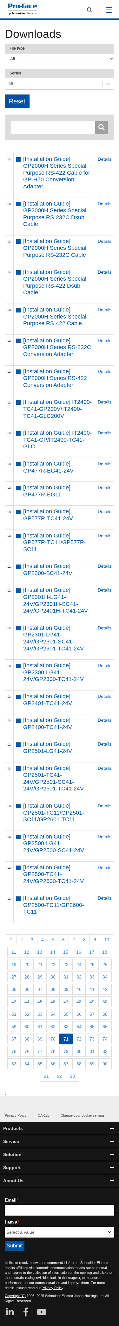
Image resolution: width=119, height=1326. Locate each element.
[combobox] (9, 84)
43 (14, 1001)
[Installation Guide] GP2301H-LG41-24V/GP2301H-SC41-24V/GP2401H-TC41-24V (55, 600)
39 (66, 989)
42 (105, 989)
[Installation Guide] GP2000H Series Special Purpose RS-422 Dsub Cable (54, 282)
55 (66, 1014)
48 (79, 1001)
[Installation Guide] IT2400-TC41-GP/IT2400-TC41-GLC (57, 440)
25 (92, 964)
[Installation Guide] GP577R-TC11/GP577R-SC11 (54, 542)
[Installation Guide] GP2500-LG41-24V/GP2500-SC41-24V (53, 843)
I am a (12, 1221)
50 (105, 1001)
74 (105, 1039)
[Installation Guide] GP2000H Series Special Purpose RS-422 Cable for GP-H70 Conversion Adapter (56, 173)
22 (53, 964)
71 (66, 1039)
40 (79, 989)
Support (12, 1167)
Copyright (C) (15, 1296)
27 (14, 976)
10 (106, 939)
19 (14, 964)
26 (105, 964)
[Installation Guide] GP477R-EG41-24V (48, 467)
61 (40, 1026)
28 (27, 976)
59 (14, 1026)
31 (66, 976)
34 (105, 976)
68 (27, 1039)
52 (27, 1014)
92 (59, 1076)
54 (53, 1014)
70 (53, 1039)
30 (53, 976)
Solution (12, 1154)
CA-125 (44, 1115)
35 (14, 989)
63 (66, 1026)
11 (13, 952)
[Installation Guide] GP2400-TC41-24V (47, 723)
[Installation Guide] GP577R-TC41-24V (48, 515)
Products (13, 1128)
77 (40, 1051)
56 (79, 1014)
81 (92, 1051)
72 (79, 1039)
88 (79, 1063)
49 (92, 1001)
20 (27, 964)
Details (104, 159)
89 (92, 1063)
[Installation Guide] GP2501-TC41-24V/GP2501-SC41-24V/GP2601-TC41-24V (53, 778)
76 (27, 1051)
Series (15, 73)
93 (72, 1076)
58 (105, 1014)
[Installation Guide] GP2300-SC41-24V (47, 569)
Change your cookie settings (83, 1115)
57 (92, 1014)
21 (40, 964)
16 (78, 952)
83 (14, 1063)
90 (105, 1063)
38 (53, 989)
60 (27, 1026)
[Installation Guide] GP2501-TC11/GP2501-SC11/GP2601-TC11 (53, 813)
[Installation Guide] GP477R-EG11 (46, 491)
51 (14, 1014)
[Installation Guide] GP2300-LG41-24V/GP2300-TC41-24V (53, 672)
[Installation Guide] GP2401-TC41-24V (47, 699)
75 (14, 1051)
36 (27, 989)
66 (105, 1026)
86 (53, 1063)
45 (40, 1001)
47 (66, 1001)
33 (92, 976)
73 (92, 1039)
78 (53, 1051)
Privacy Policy (16, 1115)
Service (11, 1141)
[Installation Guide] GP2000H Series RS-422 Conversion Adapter (55, 378)
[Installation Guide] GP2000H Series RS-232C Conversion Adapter (57, 347)
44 (27, 1001)
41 (92, 989)
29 (40, 976)
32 (79, 976)
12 (26, 952)
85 (40, 1063)
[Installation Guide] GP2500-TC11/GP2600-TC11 (53, 905)
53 (40, 1014)
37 (40, 989)
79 (66, 1051)
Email (11, 1200)
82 (105, 1051)
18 (104, 952)
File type (17, 48)
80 (79, 1051)
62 (53, 1026)
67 (14, 1039)
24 (79, 964)
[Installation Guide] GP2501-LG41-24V (47, 747)
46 (53, 1001)
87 (66, 1063)
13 (39, 952)
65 (92, 1026)
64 (79, 1026)
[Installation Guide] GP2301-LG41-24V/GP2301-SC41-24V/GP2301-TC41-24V (53, 638)
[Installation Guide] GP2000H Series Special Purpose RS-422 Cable (54, 316)
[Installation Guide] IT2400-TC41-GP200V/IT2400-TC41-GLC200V (57, 409)
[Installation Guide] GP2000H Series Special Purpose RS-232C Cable (54, 248)
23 (66, 964)
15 (65, 952)
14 (52, 952)
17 (91, 952)
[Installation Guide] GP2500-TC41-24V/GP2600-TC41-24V (53, 874)
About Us (13, 1180)
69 (40, 1039)
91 (46, 1076)
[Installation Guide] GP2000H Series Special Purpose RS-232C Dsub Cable (54, 214)
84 (27, 1063)
